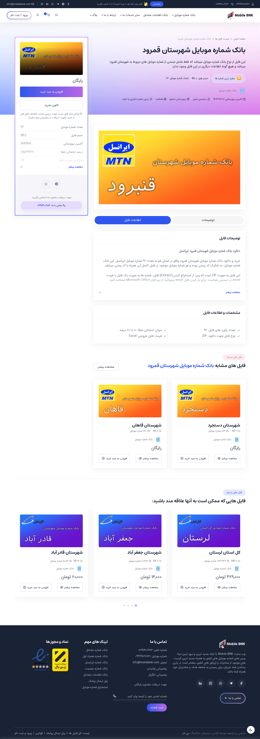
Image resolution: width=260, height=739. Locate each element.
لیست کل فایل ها (79, 733)
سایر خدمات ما (131, 15)
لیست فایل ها (222, 39)
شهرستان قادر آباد (145, 552)
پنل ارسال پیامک (98, 681)
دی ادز (186, 733)
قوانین (38, 733)
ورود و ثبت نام (23, 733)
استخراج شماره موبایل (95, 687)
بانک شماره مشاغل (97, 650)
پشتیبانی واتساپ (157, 668)
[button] (235, 553)
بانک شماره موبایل (184, 15)
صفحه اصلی (239, 39)
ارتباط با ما (110, 15)
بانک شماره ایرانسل (96, 662)
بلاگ (94, 15)
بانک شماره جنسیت (96, 668)
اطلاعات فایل (132, 220)
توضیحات (208, 220)
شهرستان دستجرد (224, 425)
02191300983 (145, 650)
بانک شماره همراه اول (95, 656)
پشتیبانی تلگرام (158, 675)
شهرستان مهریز (69, 552)
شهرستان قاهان (146, 425)
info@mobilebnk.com (19, 4)
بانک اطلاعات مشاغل (155, 15)
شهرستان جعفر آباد (223, 552)
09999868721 (143, 656)
